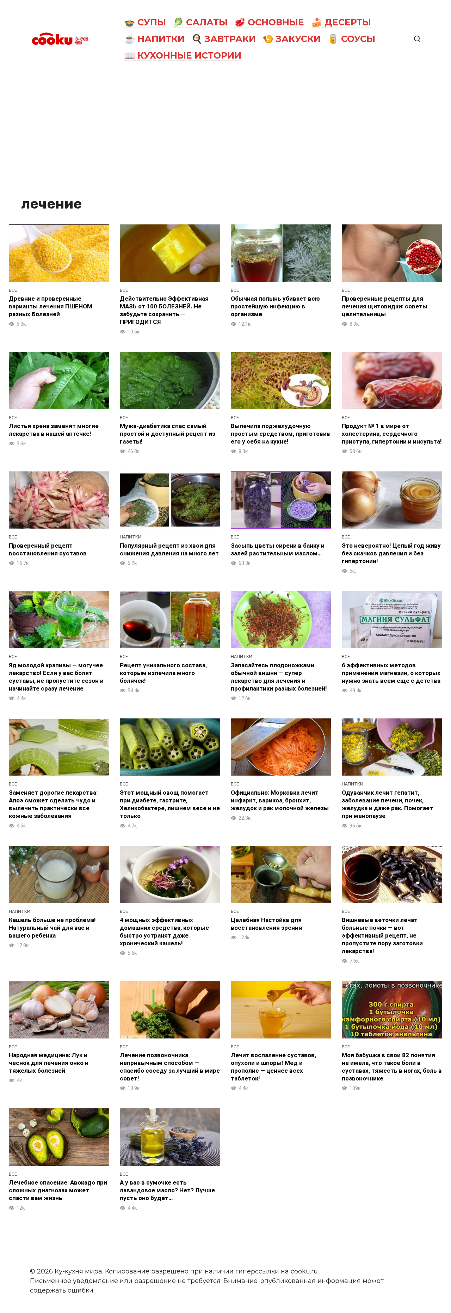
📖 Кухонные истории (182, 55)
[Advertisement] (225, 131)
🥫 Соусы (351, 39)
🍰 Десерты (341, 22)
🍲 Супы (145, 22)
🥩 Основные (269, 22)
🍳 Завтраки (223, 39)
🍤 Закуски (291, 39)
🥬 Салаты (200, 22)
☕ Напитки (154, 39)
